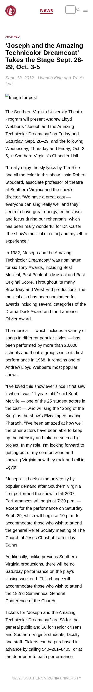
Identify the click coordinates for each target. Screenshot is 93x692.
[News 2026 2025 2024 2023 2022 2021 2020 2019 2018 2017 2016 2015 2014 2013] (85, 10)
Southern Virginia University (52, 678)
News (46, 10)
